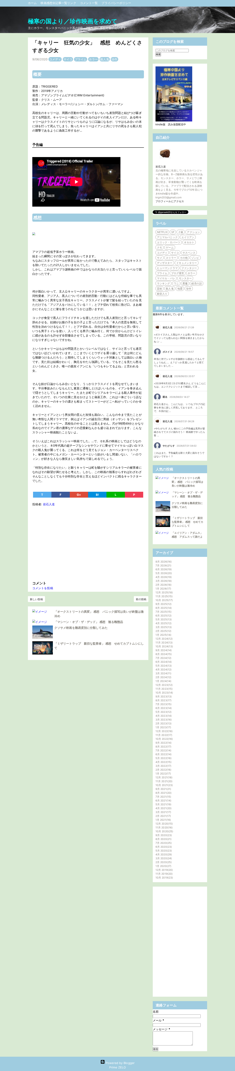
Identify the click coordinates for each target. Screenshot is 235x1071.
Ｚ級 (180, 232)
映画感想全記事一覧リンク (59, 3)
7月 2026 (163, 565)
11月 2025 (164, 596)
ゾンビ (195, 257)
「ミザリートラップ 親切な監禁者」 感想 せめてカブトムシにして (187, 521)
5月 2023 (163, 711)
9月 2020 (163, 835)
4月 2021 (163, 808)
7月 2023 (163, 704)
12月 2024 (164, 638)
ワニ (176, 283)
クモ (159, 247)
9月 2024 (163, 650)
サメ (159, 257)
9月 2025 (163, 603)
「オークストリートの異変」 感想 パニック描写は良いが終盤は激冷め (187, 481)
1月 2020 (163, 866)
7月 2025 (163, 611)
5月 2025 (163, 619)
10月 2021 (164, 785)
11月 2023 (164, 688)
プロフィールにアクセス (170, 201)
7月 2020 (163, 842)
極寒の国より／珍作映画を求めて (73, 21)
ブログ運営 (177, 273)
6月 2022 (163, 754)
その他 (184, 257)
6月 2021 (163, 800)
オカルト (189, 242)
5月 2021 (163, 804)
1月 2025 (163, 634)
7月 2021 (163, 796)
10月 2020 (164, 831)
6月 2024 (163, 661)
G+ (79, 495)
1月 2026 (163, 588)
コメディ (55, 59)
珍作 (114, 59)
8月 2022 (163, 746)
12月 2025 (164, 592)
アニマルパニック (167, 237)
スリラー (171, 257)
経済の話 (196, 283)
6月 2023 (163, 708)
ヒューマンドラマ (167, 268)
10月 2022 (164, 738)
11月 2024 (164, 642)
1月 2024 (163, 681)
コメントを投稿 (42, 588)
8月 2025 (163, 607)
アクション (193, 232)
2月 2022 (163, 769)
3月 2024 (163, 673)
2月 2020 (163, 862)
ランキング (163, 283)
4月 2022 (163, 761)
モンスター (185, 278)
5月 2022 (163, 758)
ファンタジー (189, 268)
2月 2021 (163, 815)
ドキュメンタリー (186, 262)
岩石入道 (161, 166)
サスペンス (189, 252)
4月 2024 (163, 669)
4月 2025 (163, 623)
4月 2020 (163, 854)
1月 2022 (163, 773)
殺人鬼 (104, 59)
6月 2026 (163, 569)
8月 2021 (163, 792)
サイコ (68, 59)
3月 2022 (163, 765)
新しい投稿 (36, 599)
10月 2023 (164, 692)
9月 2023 (163, 696)
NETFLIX (162, 232)
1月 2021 (163, 819)
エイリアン (187, 237)
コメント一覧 (89, 3)
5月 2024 (163, 665)
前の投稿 (141, 599)
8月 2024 (163, 654)
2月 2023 (163, 723)
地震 (179, 288)
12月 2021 (163, 777)
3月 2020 (163, 858)
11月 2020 (164, 827)
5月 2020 (163, 850)
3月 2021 (163, 812)
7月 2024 (163, 657)
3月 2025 (163, 627)
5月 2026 (163, 573)
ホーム (33, 3)
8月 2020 (163, 839)
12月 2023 (164, 684)
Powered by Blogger (120, 1063)
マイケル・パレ (166, 278)
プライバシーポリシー (116, 3)
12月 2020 (164, 823)
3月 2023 (163, 719)
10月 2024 (164, 646)
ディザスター (165, 262)
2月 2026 (163, 584)
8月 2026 (163, 561)
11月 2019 (164, 873)
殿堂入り (162, 293)
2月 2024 (163, 677)
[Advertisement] (88, 542)
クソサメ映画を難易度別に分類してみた (81, 628)
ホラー (93, 59)
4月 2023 (163, 715)
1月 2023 (163, 727)
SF (172, 232)
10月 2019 (164, 877)
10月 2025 (164, 600)
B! (97, 495)
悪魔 (185, 283)
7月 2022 (163, 750)
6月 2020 (163, 846)
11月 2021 (163, 781)
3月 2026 (163, 580)
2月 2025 (163, 630)
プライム (80, 59)
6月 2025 (163, 615)
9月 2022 (163, 742)
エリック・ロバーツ (168, 242)
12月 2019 (164, 869)
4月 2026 (163, 577)
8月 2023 (163, 700)
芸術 (159, 288)
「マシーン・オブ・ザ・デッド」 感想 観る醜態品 (88, 622)
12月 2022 (164, 731)
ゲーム (169, 247)
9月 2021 (163, 788)
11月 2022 (163, 735)
